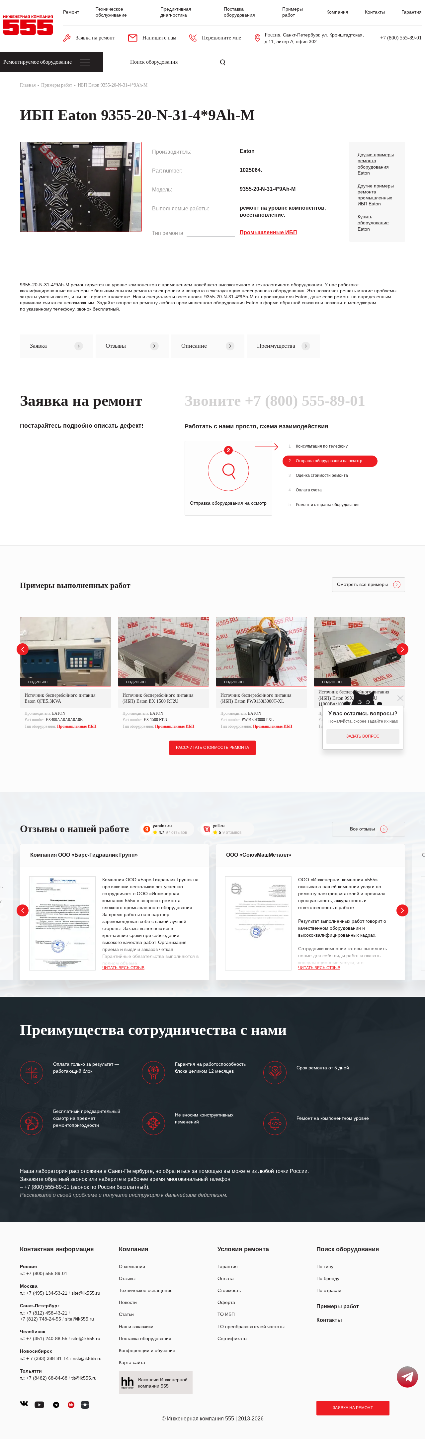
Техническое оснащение (146, 1290)
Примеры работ (337, 1306)
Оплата (225, 1278)
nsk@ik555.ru (87, 1358)
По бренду (327, 1278)
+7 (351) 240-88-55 (46, 1338)
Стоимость (229, 1290)
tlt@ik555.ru (84, 1378)
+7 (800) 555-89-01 (401, 37)
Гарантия (411, 12)
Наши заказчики (136, 1326)
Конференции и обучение (147, 1350)
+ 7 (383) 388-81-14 (47, 1358)
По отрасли (328, 1290)
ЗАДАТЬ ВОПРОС (363, 736)
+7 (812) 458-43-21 (46, 1313)
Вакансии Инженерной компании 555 (163, 1382)
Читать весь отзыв (123, 968)
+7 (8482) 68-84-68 (46, 1378)
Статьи (126, 1314)
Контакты (375, 12)
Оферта (226, 1302)
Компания (337, 12)
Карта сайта (132, 1362)
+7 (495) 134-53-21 (46, 1293)
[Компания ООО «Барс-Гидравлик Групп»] (62, 923)
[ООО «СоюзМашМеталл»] (258, 923)
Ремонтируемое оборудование (37, 62)
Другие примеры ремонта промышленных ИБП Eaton (376, 195)
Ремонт (71, 12)
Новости (128, 1302)
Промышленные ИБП (76, 726)
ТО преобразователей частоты (251, 1326)
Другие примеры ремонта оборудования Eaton (376, 164)
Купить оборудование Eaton (373, 222)
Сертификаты (232, 1338)
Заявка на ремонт (353, 1407)
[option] (66, 674)
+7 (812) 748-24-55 (40, 1319)
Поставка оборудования (145, 1338)
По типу (324, 1266)
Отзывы (127, 1278)
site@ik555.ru (85, 1293)
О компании (132, 1266)
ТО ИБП (226, 1314)
